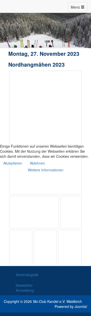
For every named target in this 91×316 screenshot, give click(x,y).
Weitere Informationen (45, 169)
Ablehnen (37, 163)
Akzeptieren (12, 163)
